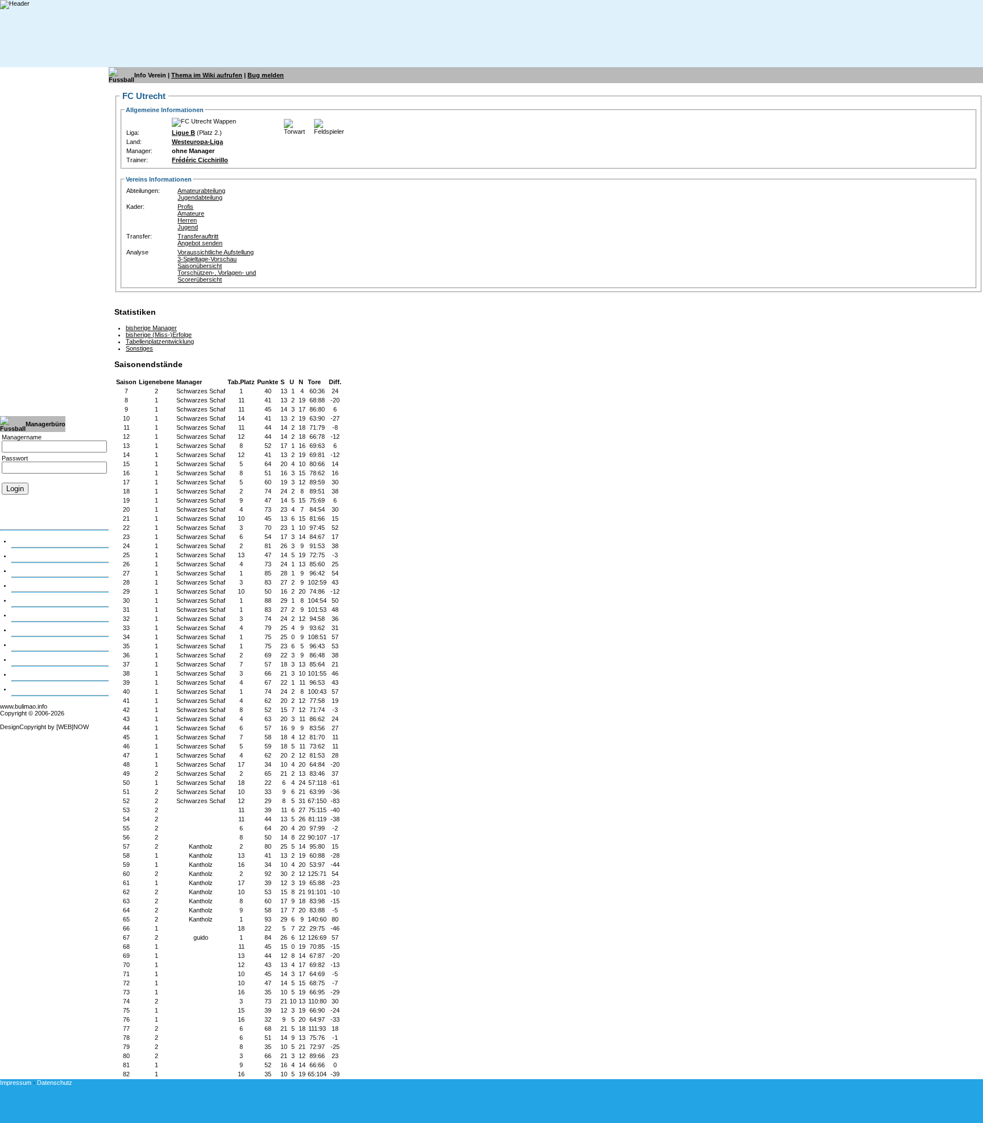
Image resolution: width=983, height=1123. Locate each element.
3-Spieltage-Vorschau (207, 259)
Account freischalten (30, 514)
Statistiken (25, 629)
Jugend (187, 227)
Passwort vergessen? (32, 500)
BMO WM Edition (34, 688)
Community (27, 614)
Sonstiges (139, 348)
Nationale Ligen (32, 570)
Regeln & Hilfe (30, 600)
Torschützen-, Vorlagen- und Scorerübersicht (216, 276)
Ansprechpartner (34, 673)
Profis (185, 206)
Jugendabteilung (199, 197)
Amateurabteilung (201, 190)
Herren (187, 220)
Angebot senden (199, 243)
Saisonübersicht (199, 265)
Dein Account (29, 540)
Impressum (15, 1082)
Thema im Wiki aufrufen (206, 75)
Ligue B (183, 132)
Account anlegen (25, 507)
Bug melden (265, 75)
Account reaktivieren (30, 520)
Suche (20, 644)
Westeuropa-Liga (197, 141)
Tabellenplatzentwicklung (160, 341)
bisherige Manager (151, 327)
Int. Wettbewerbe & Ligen (45, 585)
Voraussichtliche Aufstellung (215, 252)
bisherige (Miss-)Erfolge (159, 334)
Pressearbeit (29, 659)
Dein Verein (27, 555)
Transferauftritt (197, 236)
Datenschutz (54, 1082)
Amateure (190, 213)
